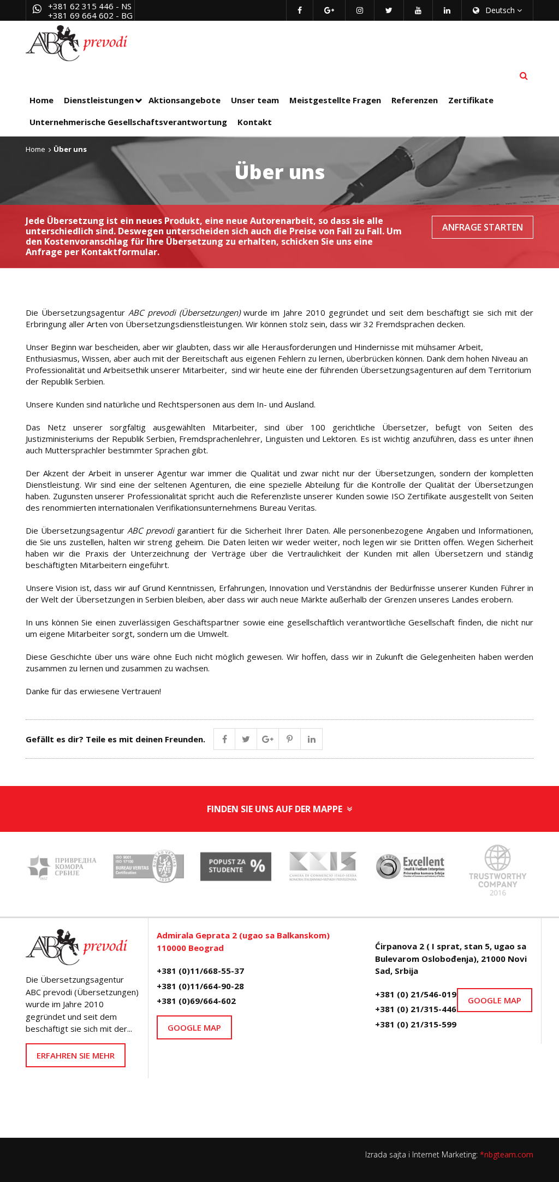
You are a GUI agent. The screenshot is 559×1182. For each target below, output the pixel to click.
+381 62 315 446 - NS (90, 6)
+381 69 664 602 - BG (90, 15)
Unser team (255, 99)
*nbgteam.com (506, 1154)
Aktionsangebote (184, 99)
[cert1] (148, 869)
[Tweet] (246, 739)
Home (41, 99)
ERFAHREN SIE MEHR (76, 1055)
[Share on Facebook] (224, 739)
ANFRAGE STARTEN (482, 227)
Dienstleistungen (99, 99)
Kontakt (254, 121)
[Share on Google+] (268, 739)
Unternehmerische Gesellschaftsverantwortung (128, 121)
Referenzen (414, 99)
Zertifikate (470, 99)
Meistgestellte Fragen (335, 99)
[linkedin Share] (312, 739)
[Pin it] (290, 739)
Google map (194, 1027)
